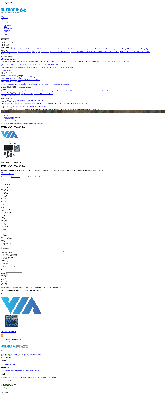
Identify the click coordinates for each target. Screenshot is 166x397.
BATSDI (3, 97)
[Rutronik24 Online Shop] (13, 13)
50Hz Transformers (6, 87)
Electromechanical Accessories (29, 97)
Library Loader (15, 177)
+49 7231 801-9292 (9, 364)
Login (32, 370)
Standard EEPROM (99, 52)
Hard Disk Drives (24, 106)
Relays (69, 97)
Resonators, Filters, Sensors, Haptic (43, 94)
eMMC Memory (26, 52)
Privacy (15, 377)
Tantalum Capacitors (63, 84)
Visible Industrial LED (123, 61)
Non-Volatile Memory (64, 52)
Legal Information (29, 377)
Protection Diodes (27, 55)
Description (6, 248)
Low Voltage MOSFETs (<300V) (43, 67)
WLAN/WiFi (96, 109)
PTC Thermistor (108, 91)
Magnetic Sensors (27, 64)
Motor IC (55, 49)
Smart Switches (75, 49)
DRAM (20, 52)
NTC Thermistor (99, 91)
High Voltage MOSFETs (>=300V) (63, 67)
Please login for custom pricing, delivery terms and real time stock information (22, 123)
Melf (48, 91)
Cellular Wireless (23, 109)
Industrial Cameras (53, 103)
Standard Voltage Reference (98, 49)
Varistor (115, 91)
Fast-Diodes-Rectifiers (16, 55)
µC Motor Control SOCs (143, 52)
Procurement (7, 25)
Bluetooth (15, 109)
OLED (24, 100)
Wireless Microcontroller (86, 109)
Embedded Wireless (33, 109)
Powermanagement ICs (64, 49)
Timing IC (119, 52)
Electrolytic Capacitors (42, 84)
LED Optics (67, 61)
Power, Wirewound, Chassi (73, 91)
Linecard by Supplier (6, 44)
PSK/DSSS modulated (49, 109)
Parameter (5, 180)
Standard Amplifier (85, 49)
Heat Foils (47, 97)
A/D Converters (5, 49)
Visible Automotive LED (110, 61)
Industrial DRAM (5, 106)
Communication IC (12, 52)
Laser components (6, 61)
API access (7, 370)
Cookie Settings (51, 377)
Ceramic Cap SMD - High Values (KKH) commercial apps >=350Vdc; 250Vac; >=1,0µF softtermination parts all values (22, 78)
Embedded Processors (30, 103)
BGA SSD (4, 52)
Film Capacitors (53, 84)
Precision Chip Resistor (40, 91)
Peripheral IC (74, 52)
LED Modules (92, 61)
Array (51, 91)
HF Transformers (20, 87)
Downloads (7, 30)
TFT (43, 100)
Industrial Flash (15, 106)
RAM (80, 52)
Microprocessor (54, 52)
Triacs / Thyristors (6, 70)
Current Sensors (5, 64)
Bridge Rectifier (5, 55)
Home (6, 22)
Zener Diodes (69, 55)
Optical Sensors (46, 64)
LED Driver (99, 61)
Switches (73, 97)
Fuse (42, 97)
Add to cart (4, 275)
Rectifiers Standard (37, 55)
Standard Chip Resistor (15, 91)
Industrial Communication (65, 103)
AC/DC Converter (15, 49)
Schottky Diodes (47, 55)
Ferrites (14, 87)
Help (5, 34)
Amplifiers (23, 49)
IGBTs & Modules (6, 67)
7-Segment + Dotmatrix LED (79, 61)
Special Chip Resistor (27, 91)
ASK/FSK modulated (7, 109)
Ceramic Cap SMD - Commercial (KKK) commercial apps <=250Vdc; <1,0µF (12, 76)
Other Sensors (54, 64)
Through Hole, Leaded (59, 91)
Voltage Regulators (146, 49)
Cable (12, 97)
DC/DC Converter (31, 49)
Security (65, 109)
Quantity (3, 273)
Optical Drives (42, 106)
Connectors (18, 97)
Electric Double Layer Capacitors (27, 84)
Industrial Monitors (6, 100)
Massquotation (8, 28)
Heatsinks (53, 97)
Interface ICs (48, 49)
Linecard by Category (7, 42)
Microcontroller (45, 52)
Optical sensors (15, 61)
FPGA (33, 52)
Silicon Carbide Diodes (59, 55)
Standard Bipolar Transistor (26, 67)
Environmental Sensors (16, 64)
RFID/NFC (59, 109)
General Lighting (34, 61)
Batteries (8, 97)
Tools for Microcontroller (129, 52)
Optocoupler (60, 61)
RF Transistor (15, 67)
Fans (39, 97)
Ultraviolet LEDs (24, 61)
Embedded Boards (19, 103)
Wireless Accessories (73, 109)
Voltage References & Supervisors (131, 49)
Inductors (28, 87)
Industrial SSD (33, 106)
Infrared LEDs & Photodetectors (48, 61)
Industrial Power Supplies (80, 103)
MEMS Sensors (37, 64)
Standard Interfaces (110, 52)
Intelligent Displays (16, 100)
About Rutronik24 (26, 370)
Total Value (4, 283)
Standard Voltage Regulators (114, 49)
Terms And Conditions (7, 377)
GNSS (41, 109)
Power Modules (5, 58)
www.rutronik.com (6, 357)
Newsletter (18, 370)
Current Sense (4, 91)
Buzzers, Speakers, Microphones (10, 94)
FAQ (2, 370)
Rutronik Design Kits (88, 52)
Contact (6, 33)
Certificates (21, 377)
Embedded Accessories (7, 103)
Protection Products (61, 97)
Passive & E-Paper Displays (34, 100)
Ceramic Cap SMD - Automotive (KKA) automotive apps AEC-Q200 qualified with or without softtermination (20, 81)
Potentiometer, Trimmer (87, 91)
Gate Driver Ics (41, 49)
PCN (5, 27)
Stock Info (3, 277)
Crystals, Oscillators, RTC (26, 94)
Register (37, 370)
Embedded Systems (41, 103)
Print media (7, 31)
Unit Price (3, 280)
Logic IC (38, 52)
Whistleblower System (41, 377)
